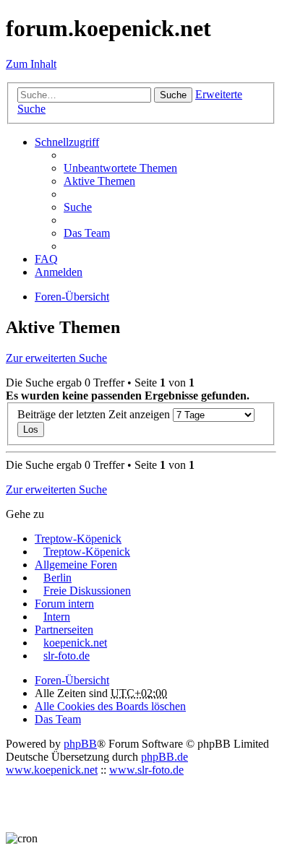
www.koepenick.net (52, 770)
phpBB (80, 744)
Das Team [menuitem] (87, 233)
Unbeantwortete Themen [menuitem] (120, 168)
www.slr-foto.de (146, 770)
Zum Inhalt (31, 64)
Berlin (57, 577)
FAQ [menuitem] (46, 259)
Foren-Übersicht (72, 680)
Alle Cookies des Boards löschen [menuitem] (110, 706)
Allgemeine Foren (76, 564)
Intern (56, 616)
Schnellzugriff (67, 142)
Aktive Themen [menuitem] (99, 181)
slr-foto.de (66, 655)
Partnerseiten (64, 629)
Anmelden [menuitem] (58, 272)
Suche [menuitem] (78, 207)
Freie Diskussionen (87, 590)
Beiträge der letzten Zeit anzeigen (95, 414)
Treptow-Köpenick (78, 538)
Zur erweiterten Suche (56, 358)
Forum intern (64, 603)
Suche (173, 95)
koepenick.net (75, 642)
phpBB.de (164, 757)
